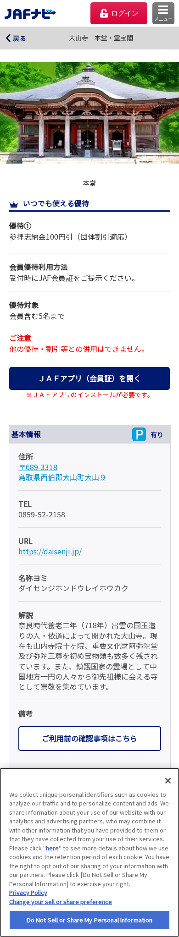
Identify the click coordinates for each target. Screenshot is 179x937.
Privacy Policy (28, 892)
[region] (89, 852)
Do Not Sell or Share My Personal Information (90, 919)
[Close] (168, 781)
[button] (163, 13)
